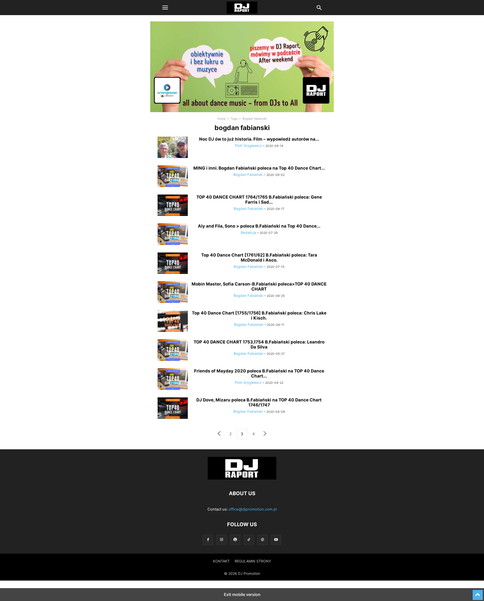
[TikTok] (249, 539)
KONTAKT (221, 561)
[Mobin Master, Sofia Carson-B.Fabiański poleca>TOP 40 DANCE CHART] (173, 292)
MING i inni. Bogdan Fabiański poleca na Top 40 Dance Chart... (259, 168)
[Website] (262, 539)
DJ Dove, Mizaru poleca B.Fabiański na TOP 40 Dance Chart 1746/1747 (259, 402)
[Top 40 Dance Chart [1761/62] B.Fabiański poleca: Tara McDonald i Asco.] (173, 263)
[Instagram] (222, 539)
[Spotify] (235, 539)
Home (221, 118)
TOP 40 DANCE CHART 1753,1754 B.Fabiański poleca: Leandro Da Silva (259, 344)
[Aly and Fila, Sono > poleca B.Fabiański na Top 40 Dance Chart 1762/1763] (173, 235)
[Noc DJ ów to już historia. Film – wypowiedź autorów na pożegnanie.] (173, 148)
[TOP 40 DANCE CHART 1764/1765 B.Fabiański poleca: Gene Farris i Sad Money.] (173, 206)
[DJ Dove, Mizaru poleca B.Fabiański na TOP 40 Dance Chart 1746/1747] (173, 408)
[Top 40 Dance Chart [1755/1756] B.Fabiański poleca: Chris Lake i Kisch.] (173, 321)
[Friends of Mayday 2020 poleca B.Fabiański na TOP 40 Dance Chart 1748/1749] (173, 379)
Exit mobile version (242, 594)
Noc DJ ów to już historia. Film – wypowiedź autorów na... (259, 139)
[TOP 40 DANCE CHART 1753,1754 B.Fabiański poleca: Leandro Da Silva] (173, 350)
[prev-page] (219, 434)
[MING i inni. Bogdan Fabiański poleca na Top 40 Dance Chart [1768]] (173, 177)
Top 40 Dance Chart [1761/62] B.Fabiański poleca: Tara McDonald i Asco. (259, 257)
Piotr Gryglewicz (248, 145)
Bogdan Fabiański (248, 174)
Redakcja (248, 232)
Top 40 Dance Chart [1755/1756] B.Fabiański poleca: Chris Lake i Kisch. (259, 315)
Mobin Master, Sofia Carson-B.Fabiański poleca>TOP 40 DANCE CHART (259, 286)
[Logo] (242, 478)
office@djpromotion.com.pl (253, 509)
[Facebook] (208, 539)
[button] (165, 7)
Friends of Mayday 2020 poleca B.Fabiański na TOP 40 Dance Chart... (259, 373)
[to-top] (478, 592)
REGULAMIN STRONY (253, 561)
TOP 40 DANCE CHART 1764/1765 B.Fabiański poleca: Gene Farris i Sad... (259, 200)
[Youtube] (276, 539)
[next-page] (265, 434)
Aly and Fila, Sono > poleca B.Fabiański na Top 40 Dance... (259, 226)
